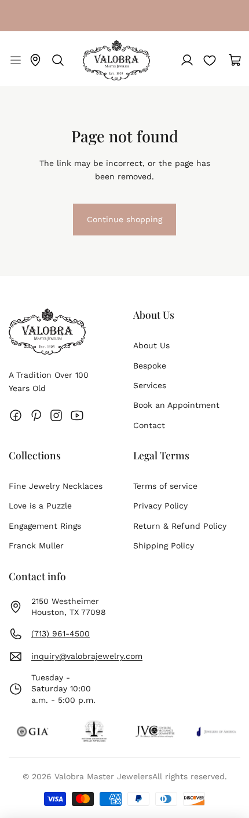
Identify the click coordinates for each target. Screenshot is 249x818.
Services (149, 385)
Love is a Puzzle (40, 505)
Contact (149, 425)
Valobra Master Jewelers (103, 776)
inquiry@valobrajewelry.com (86, 656)
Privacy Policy (160, 505)
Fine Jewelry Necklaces (55, 486)
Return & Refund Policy (179, 525)
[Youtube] (77, 415)
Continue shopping (124, 224)
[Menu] (14, 60)
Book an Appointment (176, 405)
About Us (151, 345)
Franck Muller (36, 545)
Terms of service (165, 486)
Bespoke (149, 365)
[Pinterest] (36, 415)
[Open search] (58, 60)
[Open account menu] (187, 60)
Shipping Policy (163, 545)
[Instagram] (56, 415)
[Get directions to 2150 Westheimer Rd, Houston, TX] (35, 60)
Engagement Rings (45, 525)
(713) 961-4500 (60, 633)
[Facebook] (16, 415)
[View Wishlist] (210, 60)
